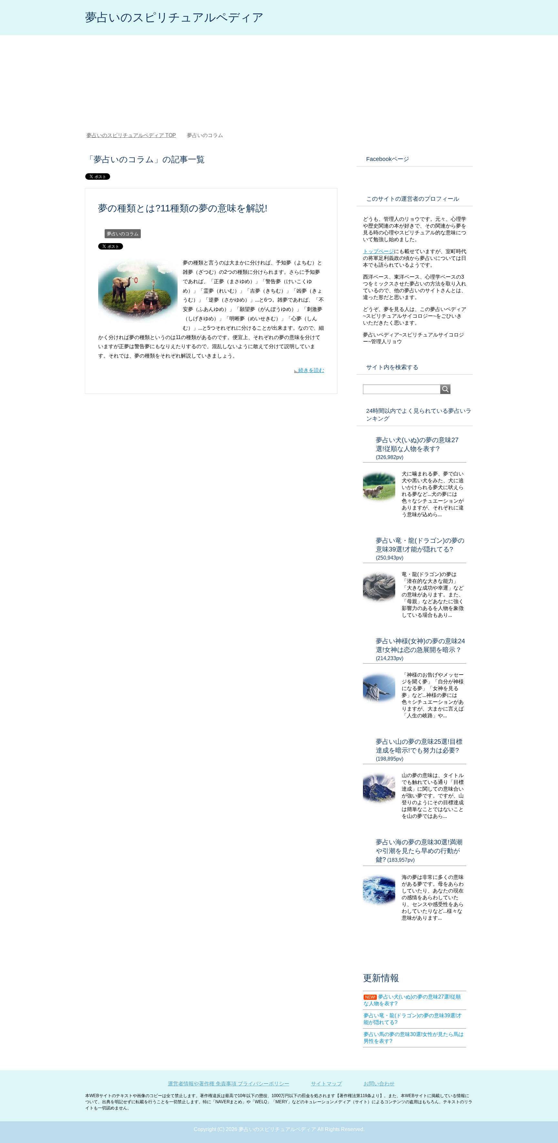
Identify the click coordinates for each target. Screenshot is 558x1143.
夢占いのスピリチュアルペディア (174, 17)
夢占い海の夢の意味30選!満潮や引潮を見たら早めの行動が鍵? (419, 851)
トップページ (378, 251)
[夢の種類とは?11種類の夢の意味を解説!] (138, 318)
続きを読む (311, 370)
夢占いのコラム (123, 233)
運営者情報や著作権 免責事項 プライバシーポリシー (228, 1083)
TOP (135, 135)
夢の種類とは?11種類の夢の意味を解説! (182, 208)
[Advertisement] (279, 83)
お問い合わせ (379, 1083)
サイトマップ (326, 1083)
